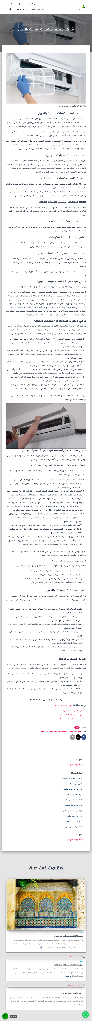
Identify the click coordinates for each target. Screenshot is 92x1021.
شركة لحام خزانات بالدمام (73, 806)
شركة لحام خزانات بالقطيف (73, 800)
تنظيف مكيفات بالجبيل (76, 731)
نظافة (10, 3)
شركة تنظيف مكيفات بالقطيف (70, 715)
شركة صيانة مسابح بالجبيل (73, 827)
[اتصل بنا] (5, 1016)
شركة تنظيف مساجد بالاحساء (68, 936)
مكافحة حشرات (38, 9)
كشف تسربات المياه (34, 3)
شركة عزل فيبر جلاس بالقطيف (72, 779)
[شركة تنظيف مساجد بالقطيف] (76, 957)
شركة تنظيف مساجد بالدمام (69, 993)
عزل (20, 3)
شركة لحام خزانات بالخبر (74, 795)
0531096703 (75, 765)
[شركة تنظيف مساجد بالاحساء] (46, 904)
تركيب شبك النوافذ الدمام (73, 784)
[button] (85, 1014)
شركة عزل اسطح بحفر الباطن (72, 811)
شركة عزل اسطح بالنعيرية (73, 816)
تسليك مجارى (22, 9)
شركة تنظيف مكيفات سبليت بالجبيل (59, 731)
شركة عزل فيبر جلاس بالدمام (72, 790)
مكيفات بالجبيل (44, 731)
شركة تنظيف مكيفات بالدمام (71, 719)
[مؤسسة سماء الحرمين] (82, 7)
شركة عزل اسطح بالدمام (63, 706)
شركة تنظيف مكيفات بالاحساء (70, 711)
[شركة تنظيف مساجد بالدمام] (76, 986)
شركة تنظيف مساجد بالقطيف (68, 965)
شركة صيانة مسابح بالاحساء (73, 822)
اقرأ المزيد (40, 948)
